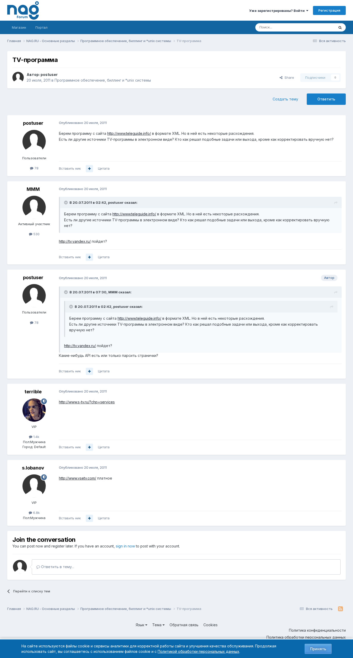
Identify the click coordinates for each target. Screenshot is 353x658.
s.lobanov (33, 468)
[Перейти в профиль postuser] (18, 77)
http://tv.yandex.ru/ (75, 241)
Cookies (210, 625)
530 (36, 234)
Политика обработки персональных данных (306, 637)
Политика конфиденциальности (317, 630)
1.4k (35, 437)
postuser (49, 74)
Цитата (104, 168)
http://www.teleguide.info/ (129, 133)
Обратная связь (184, 625)
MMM (33, 189)
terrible (33, 391)
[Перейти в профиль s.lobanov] (34, 486)
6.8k (36, 513)
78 (36, 168)
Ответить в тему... (57, 567)
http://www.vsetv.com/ (77, 478)
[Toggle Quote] (66, 202)
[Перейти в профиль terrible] (34, 410)
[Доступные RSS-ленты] (340, 609)
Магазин (19, 27)
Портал (41, 27)
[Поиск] (340, 27)
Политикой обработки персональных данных (198, 651)
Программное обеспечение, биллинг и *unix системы (103, 80)
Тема (157, 625)
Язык (140, 625)
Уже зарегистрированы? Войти (277, 11)
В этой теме (318, 27)
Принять (318, 649)
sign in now (125, 546)
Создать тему (285, 99)
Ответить (326, 99)
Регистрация (329, 10)
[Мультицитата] (89, 168)
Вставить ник (70, 168)
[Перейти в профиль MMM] (34, 207)
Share (288, 77)
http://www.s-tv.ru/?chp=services (87, 402)
